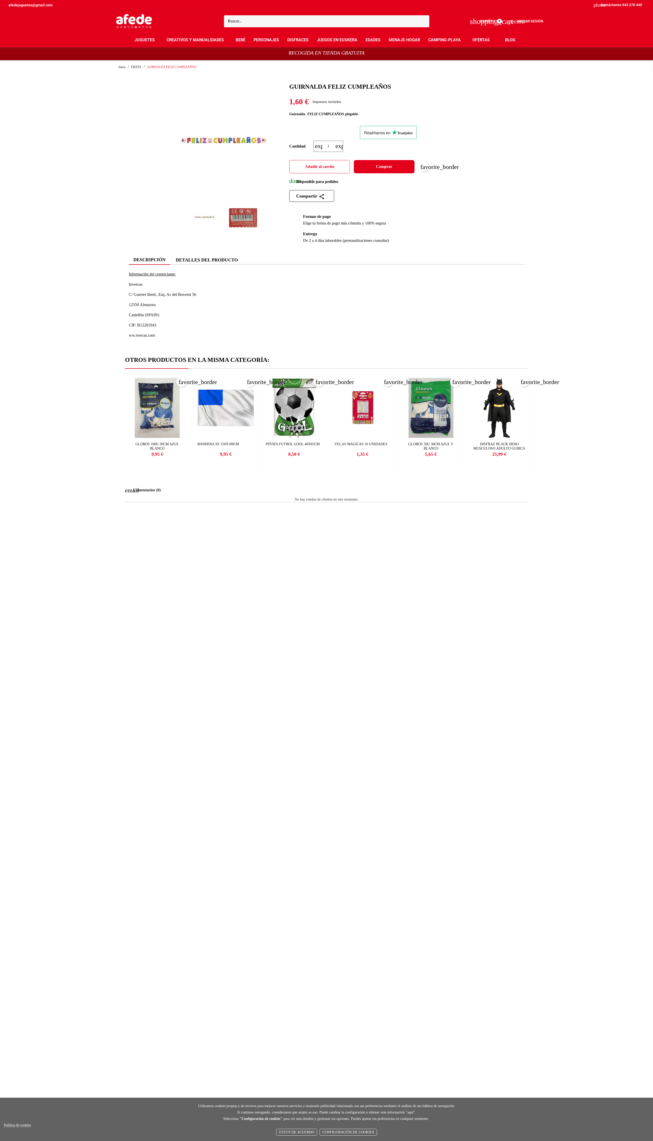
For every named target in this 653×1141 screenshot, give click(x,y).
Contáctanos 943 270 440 (618, 5)
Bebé (240, 39)
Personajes (266, 39)
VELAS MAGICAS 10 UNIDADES (360, 444)
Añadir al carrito (319, 166)
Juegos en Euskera (337, 39)
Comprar (384, 166)
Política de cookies (17, 1125)
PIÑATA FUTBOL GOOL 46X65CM (293, 444)
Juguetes (144, 39)
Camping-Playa (444, 39)
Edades (373, 39)
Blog (510, 39)
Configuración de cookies (348, 1132)
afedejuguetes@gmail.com (30, 5)
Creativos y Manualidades (195, 39)
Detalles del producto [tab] (207, 260)
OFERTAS (481, 39)
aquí (410, 1112)
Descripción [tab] (149, 259)
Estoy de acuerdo (296, 1132)
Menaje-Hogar (404, 39)
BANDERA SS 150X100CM (218, 444)
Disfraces (298, 39)
